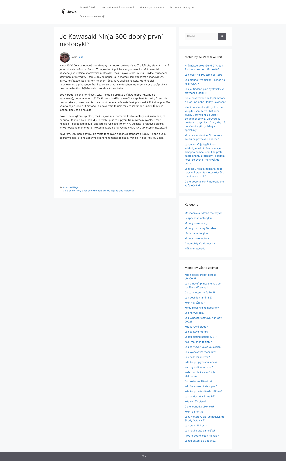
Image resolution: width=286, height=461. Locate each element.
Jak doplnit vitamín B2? (198, 297)
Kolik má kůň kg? (195, 302)
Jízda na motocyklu (196, 233)
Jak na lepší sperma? (197, 357)
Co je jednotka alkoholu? (199, 406)
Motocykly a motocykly (152, 7)
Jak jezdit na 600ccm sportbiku (204, 74)
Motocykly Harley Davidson (201, 228)
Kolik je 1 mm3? (194, 411)
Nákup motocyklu (195, 248)
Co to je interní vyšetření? (200, 292)
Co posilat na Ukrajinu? (198, 381)
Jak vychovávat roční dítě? (200, 352)
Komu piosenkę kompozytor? (202, 307)
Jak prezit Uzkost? (196, 425)
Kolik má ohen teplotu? (198, 341)
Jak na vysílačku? (195, 312)
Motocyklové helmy (196, 223)
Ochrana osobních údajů (92, 16)
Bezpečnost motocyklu (182, 7)
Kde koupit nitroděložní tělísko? (203, 391)
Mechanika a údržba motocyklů (117, 7)
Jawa (72, 12)
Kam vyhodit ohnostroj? (199, 367)
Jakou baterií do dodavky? (200, 440)
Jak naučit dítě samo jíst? (200, 430)
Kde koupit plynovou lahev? (201, 362)
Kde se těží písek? (195, 401)
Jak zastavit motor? (196, 331)
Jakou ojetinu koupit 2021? (201, 336)
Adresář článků (87, 7)
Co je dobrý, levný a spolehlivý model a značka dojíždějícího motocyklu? (99, 190)
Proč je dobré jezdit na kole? (202, 435)
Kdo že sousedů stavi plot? (201, 386)
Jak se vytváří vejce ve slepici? (203, 346)
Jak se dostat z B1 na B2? (200, 396)
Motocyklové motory (197, 238)
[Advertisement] (115, 160)
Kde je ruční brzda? (196, 326)
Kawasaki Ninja (70, 187)
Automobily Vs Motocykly (200, 243)
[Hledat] (222, 36)
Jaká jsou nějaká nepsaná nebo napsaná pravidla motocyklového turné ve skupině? (204, 172)
